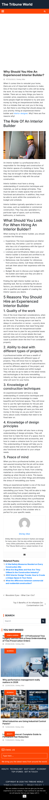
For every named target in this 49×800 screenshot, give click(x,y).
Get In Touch (31, 772)
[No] (46, 793)
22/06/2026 (9, 685)
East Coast (29, 769)
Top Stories (17, 772)
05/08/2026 (9, 644)
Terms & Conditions (13, 785)
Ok (25, 796)
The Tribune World (17, 4)
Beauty (9, 734)
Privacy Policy (34, 785)
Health (5, 769)
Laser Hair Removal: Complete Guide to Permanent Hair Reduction (22, 735)
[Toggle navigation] (2, 11)
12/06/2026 (9, 727)
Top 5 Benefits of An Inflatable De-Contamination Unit (28, 603)
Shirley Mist (21, 79)
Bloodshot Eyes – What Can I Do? (20, 595)
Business (10, 651)
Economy (41, 769)
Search (43, 621)
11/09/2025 (9, 740)
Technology (16, 769)
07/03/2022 (10, 79)
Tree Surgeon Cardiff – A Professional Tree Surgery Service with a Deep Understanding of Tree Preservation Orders (24, 638)
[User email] (24, 555)
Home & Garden (12, 635)
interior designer (21, 113)
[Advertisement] (24, 39)
